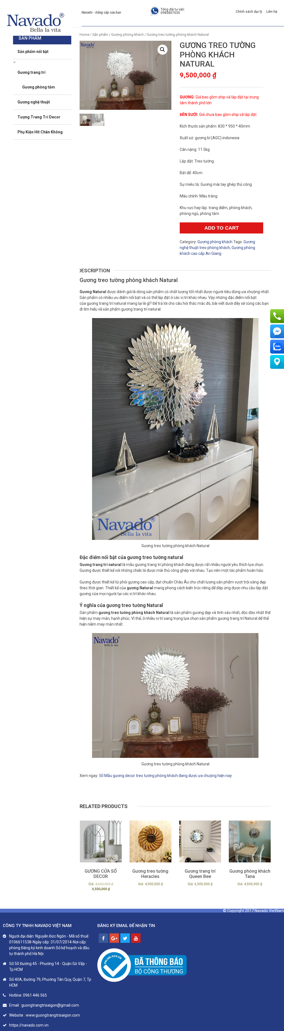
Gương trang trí (31, 72)
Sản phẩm (100, 34)
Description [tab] (94, 270)
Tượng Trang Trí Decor (38, 117)
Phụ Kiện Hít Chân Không (40, 132)
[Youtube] (136, 938)
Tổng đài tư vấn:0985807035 (173, 11)
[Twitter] (125, 938)
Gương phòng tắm (38, 87)
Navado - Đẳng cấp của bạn (101, 12)
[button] (163, 50)
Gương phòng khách (127, 34)
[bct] (141, 965)
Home (84, 34)
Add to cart (221, 228)
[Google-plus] (114, 938)
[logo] (36, 22)
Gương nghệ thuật (33, 102)
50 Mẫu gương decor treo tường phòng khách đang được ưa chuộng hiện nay (165, 775)
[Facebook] (103, 938)
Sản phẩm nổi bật (33, 51)
